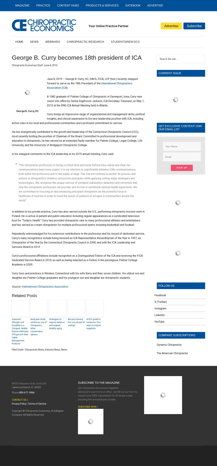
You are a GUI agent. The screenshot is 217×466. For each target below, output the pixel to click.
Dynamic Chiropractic (169, 344)
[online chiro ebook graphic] (178, 222)
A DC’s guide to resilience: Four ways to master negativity (93, 324)
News (64, 349)
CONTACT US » (20, 399)
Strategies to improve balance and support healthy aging (57, 324)
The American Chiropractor (172, 353)
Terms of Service (37, 403)
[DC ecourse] (178, 273)
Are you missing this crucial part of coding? (76, 322)
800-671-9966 (27, 392)
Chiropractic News (34, 349)
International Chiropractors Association (45, 286)
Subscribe (194, 26)
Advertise (171, 26)
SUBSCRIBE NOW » (88, 406)
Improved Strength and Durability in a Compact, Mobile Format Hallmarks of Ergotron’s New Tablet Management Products (20, 331)
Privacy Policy (19, 403)
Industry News (52, 349)
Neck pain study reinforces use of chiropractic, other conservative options (39, 327)
